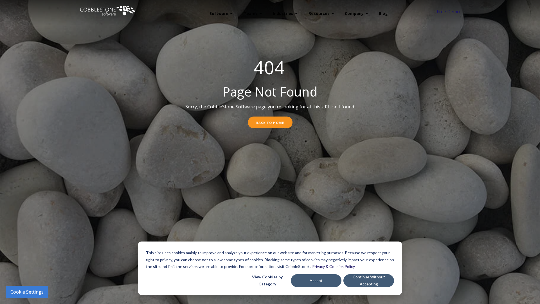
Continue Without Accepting (369, 280)
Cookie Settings (27, 292)
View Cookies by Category (267, 280)
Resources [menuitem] (319, 13)
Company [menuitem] (354, 13)
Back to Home (270, 122)
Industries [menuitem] (283, 13)
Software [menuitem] (219, 13)
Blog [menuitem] (383, 13)
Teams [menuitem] (251, 13)
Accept (316, 280)
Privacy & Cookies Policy (333, 266)
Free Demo (448, 11)
